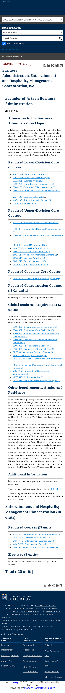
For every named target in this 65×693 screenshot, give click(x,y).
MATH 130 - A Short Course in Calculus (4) (32, 200)
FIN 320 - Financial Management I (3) (30, 245)
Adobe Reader (52, 671)
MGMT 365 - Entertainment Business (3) (31, 537)
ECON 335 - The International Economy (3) (32, 346)
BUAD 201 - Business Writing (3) (28, 181)
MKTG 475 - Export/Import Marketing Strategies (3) (36, 380)
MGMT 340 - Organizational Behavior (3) (31, 251)
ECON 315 (54, 489)
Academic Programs (45, 605)
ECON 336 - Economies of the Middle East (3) (34, 349)
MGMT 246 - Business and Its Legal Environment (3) (37, 190)
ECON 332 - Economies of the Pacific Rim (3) (33, 330)
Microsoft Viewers (54, 677)
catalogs (15, 682)
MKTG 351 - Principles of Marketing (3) (30, 264)
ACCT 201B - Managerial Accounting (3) (31, 177)
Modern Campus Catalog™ (39, 688)
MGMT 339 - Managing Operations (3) (30, 248)
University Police (9, 655)
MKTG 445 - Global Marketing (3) (28, 377)
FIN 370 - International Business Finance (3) (33, 352)
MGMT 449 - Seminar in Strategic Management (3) (36, 278)
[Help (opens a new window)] (61, 65)
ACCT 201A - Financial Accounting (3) (30, 174)
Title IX (48, 645)
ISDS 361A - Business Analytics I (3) (29, 258)
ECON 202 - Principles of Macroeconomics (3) (34, 187)
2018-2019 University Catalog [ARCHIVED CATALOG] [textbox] (27, 20)
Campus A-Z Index (32, 655)
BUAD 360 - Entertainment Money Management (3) (36, 534)
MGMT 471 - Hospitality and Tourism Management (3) (37, 547)
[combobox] (32, 19)
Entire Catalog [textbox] (10, 32)
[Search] (60, 38)
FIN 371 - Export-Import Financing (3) (30, 355)
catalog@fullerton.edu (27, 611)
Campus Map (29, 661)
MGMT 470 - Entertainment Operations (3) (32, 544)
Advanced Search (10, 49)
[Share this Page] (53, 65)
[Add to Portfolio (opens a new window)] (49, 65)
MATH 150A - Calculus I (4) (25, 203)
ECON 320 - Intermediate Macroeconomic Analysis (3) (38, 235)
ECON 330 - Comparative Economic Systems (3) (35, 327)
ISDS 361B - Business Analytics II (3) (29, 261)
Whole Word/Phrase (15, 43)
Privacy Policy (53, 611)
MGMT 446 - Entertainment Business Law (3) (33, 541)
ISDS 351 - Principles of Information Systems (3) (35, 255)
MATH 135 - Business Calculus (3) (28, 197)
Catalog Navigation (14, 56)
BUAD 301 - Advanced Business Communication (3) (36, 222)
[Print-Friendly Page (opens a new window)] (57, 65)
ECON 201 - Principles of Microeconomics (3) (33, 184)
